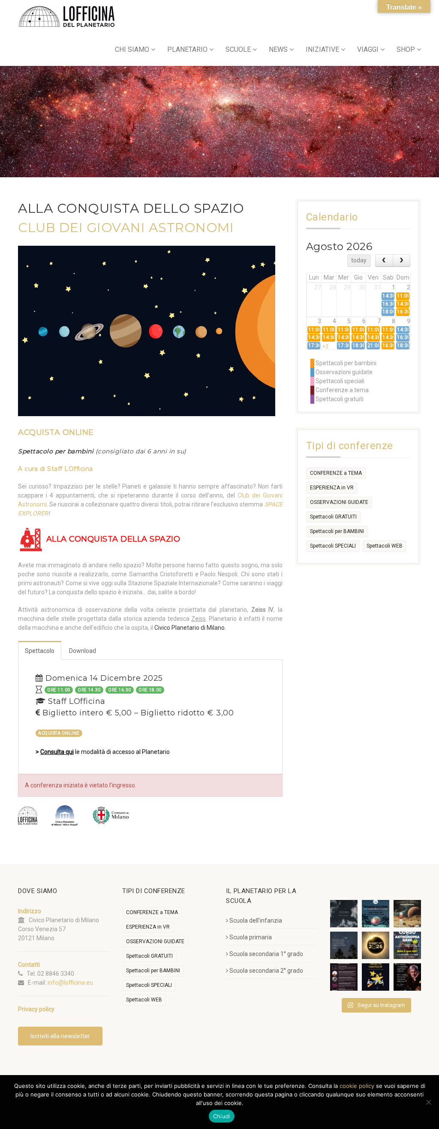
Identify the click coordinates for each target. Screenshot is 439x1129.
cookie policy (357, 1085)
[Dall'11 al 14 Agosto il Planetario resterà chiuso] (407, 913)
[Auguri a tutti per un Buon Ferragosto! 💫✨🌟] (344, 913)
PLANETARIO (187, 49)
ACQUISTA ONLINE (56, 432)
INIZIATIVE (322, 49)
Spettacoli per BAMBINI (337, 531)
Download (82, 650)
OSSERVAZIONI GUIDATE (339, 502)
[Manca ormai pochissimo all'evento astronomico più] (375, 945)
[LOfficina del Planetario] (66, 16)
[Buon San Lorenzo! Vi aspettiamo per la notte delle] (344, 945)
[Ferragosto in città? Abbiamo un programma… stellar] (375, 913)
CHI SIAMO (132, 49)
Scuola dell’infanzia (255, 920)
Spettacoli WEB (385, 546)
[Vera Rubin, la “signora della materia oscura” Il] (407, 977)
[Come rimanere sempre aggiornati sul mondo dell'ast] (344, 977)
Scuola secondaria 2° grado (266, 970)
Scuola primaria (250, 937)
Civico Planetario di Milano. (190, 627)
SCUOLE (238, 49)
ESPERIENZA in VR (332, 488)
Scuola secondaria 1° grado (266, 953)
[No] (428, 1102)
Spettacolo (39, 650)
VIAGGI (368, 49)
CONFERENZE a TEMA (336, 473)
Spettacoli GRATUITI (333, 517)
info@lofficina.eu (70, 982)
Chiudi (222, 1116)
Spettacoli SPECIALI (333, 546)
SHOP (406, 49)
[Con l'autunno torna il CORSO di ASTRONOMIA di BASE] (407, 945)
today (359, 260)
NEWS (278, 49)
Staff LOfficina (70, 469)
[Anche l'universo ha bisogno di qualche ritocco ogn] (375, 977)
